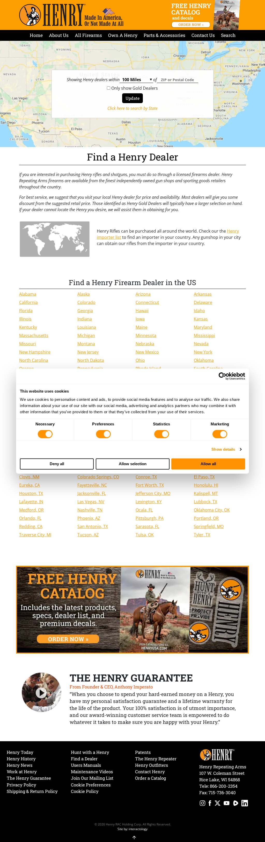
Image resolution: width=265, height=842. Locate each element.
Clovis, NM (29, 477)
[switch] (103, 434)
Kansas (201, 319)
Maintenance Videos (92, 772)
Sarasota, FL (147, 526)
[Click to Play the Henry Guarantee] (42, 693)
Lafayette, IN (31, 501)
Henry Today (20, 752)
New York (203, 352)
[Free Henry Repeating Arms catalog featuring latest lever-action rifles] (206, 15)
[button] (132, 834)
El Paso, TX (204, 477)
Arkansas (203, 294)
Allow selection (132, 464)
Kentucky (28, 327)
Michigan (86, 335)
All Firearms (88, 35)
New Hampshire (34, 352)
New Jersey (88, 352)
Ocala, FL (144, 510)
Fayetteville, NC (92, 485)
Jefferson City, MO (153, 493)
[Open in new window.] (202, 804)
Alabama (27, 294)
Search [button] (228, 35)
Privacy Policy (21, 785)
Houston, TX (31, 493)
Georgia (85, 310)
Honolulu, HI (206, 485)
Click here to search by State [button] (132, 108)
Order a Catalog (150, 778)
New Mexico (147, 352)
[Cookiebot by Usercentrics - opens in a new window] (222, 376)
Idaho (199, 310)
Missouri (27, 344)
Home (36, 35)
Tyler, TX (202, 535)
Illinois (25, 319)
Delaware (203, 302)
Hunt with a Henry (90, 752)
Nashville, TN (89, 510)
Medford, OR (31, 510)
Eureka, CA (29, 485)
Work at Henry (22, 772)
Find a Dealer (84, 759)
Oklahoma (204, 360)
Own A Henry (122, 35)
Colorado (86, 302)
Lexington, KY (149, 501)
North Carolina (33, 360)
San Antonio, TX (92, 526)
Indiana (84, 319)
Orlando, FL (30, 518)
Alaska (83, 294)
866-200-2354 (224, 786)
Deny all (57, 464)
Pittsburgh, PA (150, 518)
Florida (26, 310)
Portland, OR (206, 518)
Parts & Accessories (164, 35)
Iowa (140, 319)
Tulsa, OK (145, 535)
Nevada (201, 344)
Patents (143, 752)
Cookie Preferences (91, 785)
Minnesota (146, 335)
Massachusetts (33, 335)
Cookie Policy (85, 791)
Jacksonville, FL (91, 493)
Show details (223, 449)
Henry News (19, 765)
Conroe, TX (146, 477)
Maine (142, 327)
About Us (59, 35)
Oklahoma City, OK (212, 510)
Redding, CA (30, 526)
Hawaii (142, 310)
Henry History (21, 759)
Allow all (208, 464)
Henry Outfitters (151, 765)
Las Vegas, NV (90, 501)
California (28, 302)
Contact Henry (150, 772)
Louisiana (86, 327)
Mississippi (204, 335)
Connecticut (147, 302)
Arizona (143, 294)
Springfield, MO (209, 526)
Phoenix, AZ (88, 518)
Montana (86, 344)
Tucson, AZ (88, 535)
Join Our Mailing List (92, 778)
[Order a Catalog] (132, 609)
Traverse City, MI (35, 535)
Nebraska (145, 344)
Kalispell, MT (206, 493)
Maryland (203, 327)
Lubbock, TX (205, 501)
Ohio (140, 360)
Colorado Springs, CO (98, 477)
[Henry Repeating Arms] (71, 15)
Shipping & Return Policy (32, 791)
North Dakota (90, 360)
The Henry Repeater (155, 759)
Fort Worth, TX (150, 485)
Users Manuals (86, 765)
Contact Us (203, 35)
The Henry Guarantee (29, 778)
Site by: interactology (132, 829)
